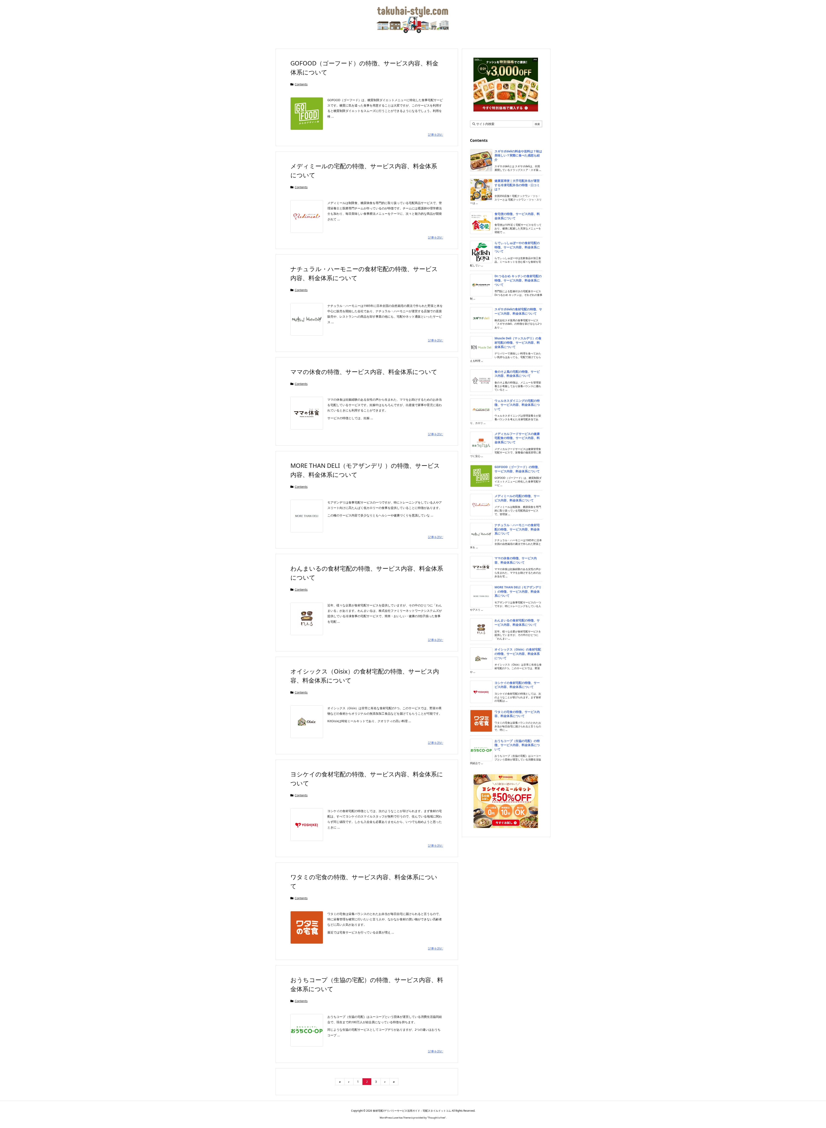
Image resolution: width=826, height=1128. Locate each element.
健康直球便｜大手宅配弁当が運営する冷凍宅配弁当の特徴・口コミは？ (517, 185)
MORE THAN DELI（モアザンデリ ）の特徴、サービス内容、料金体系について (518, 591)
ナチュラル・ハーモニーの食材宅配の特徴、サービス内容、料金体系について (517, 529)
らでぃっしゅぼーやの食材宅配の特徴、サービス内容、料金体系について (517, 247)
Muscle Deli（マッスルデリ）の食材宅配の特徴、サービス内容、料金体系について (518, 342)
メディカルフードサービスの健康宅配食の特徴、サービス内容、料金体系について (517, 438)
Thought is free (436, 1117)
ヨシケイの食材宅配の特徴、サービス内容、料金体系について (517, 685)
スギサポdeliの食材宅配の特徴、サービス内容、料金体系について (518, 311)
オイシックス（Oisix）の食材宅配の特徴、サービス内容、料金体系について (518, 653)
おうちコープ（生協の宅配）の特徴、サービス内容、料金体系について (517, 745)
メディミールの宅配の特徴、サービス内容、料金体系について (517, 498)
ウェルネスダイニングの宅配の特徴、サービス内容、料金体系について (517, 405)
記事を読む (435, 135)
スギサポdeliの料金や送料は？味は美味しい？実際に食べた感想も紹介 (518, 155)
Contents (301, 84)
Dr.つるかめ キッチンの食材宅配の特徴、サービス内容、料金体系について (518, 280)
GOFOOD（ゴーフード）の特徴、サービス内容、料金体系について (518, 469)
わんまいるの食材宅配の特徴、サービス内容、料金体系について (517, 622)
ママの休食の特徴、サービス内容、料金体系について (363, 372)
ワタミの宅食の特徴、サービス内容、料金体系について (517, 714)
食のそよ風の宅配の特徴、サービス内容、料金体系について (517, 373)
